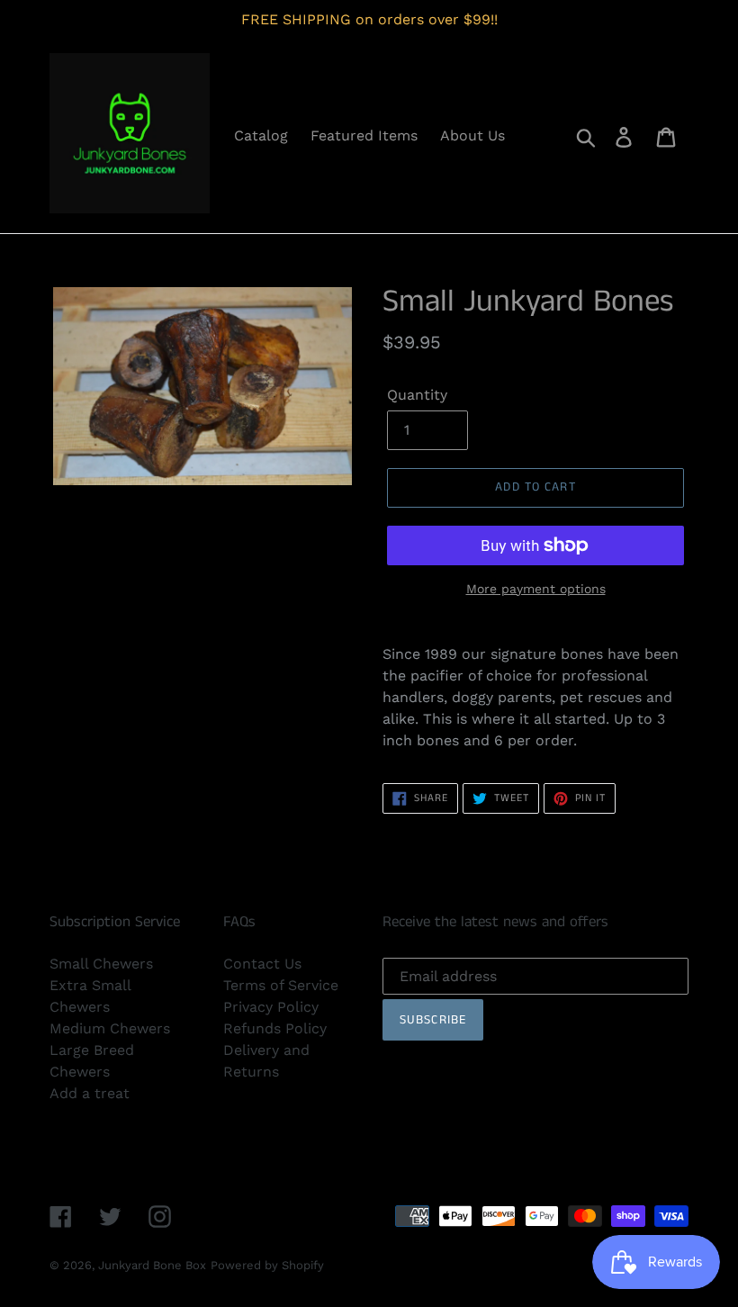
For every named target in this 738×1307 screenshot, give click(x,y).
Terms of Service (280, 985)
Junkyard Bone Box (152, 1265)
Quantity (417, 394)
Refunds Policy (275, 1028)
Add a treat (90, 1093)
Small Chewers (101, 963)
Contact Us (262, 963)
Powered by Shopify (267, 1265)
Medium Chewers (110, 1028)
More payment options (536, 588)
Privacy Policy (271, 1006)
